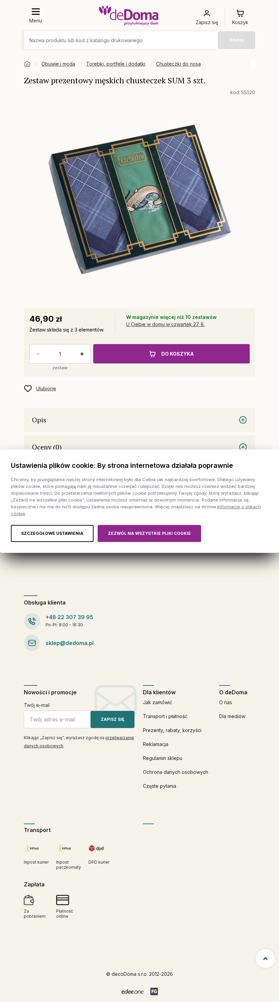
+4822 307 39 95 (69, 617)
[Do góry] (265, 958)
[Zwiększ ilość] (83, 354)
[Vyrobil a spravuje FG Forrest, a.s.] (154, 991)
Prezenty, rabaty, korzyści (172, 730)
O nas (225, 702)
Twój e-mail (37, 705)
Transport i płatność (165, 716)
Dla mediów (232, 716)
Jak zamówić (157, 702)
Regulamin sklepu (162, 758)
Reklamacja (155, 744)
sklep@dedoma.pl (70, 643)
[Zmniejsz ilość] (36, 354)
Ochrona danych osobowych (175, 772)
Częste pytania (159, 786)
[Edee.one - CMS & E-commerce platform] (132, 991)
